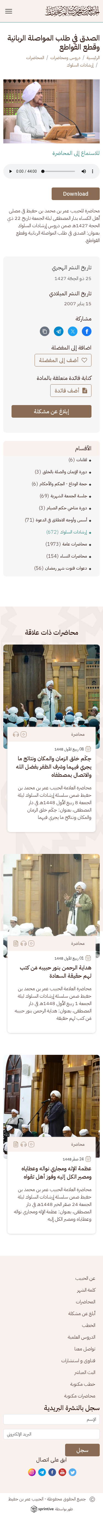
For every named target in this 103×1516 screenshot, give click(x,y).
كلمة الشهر (86, 1289)
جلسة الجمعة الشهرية (69, 496)
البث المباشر (84, 1372)
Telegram (42, 1472)
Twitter (73, 1472)
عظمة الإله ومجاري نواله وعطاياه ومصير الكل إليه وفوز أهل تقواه (56, 1172)
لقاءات (81, 460)
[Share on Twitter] (72, 331)
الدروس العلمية (81, 1337)
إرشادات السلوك (80, 65)
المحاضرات (35, 57)
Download (75, 194)
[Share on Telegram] (58, 331)
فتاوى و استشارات (78, 1360)
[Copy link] (44, 331)
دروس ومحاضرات (65, 57)
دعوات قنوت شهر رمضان (66, 568)
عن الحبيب (85, 1278)
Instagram (32, 1472)
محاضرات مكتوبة (79, 1395)
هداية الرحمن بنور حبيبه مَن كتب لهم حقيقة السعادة (55, 971)
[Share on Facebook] (86, 331)
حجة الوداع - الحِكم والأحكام (63, 484)
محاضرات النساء (73, 556)
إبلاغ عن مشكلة (51, 411)
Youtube (63, 1472)
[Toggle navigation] (9, 11)
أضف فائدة (68, 390)
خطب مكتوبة (82, 1384)
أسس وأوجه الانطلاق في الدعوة (61, 520)
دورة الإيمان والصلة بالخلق (65, 472)
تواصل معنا (84, 1348)
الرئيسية (93, 57)
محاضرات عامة (74, 544)
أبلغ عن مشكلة (81, 1313)
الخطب (88, 1325)
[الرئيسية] (72, 11)
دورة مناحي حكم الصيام (67, 508)
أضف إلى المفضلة (59, 360)
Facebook (52, 1472)
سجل (82, 1450)
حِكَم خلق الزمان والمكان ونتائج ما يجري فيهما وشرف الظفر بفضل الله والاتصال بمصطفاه (53, 766)
